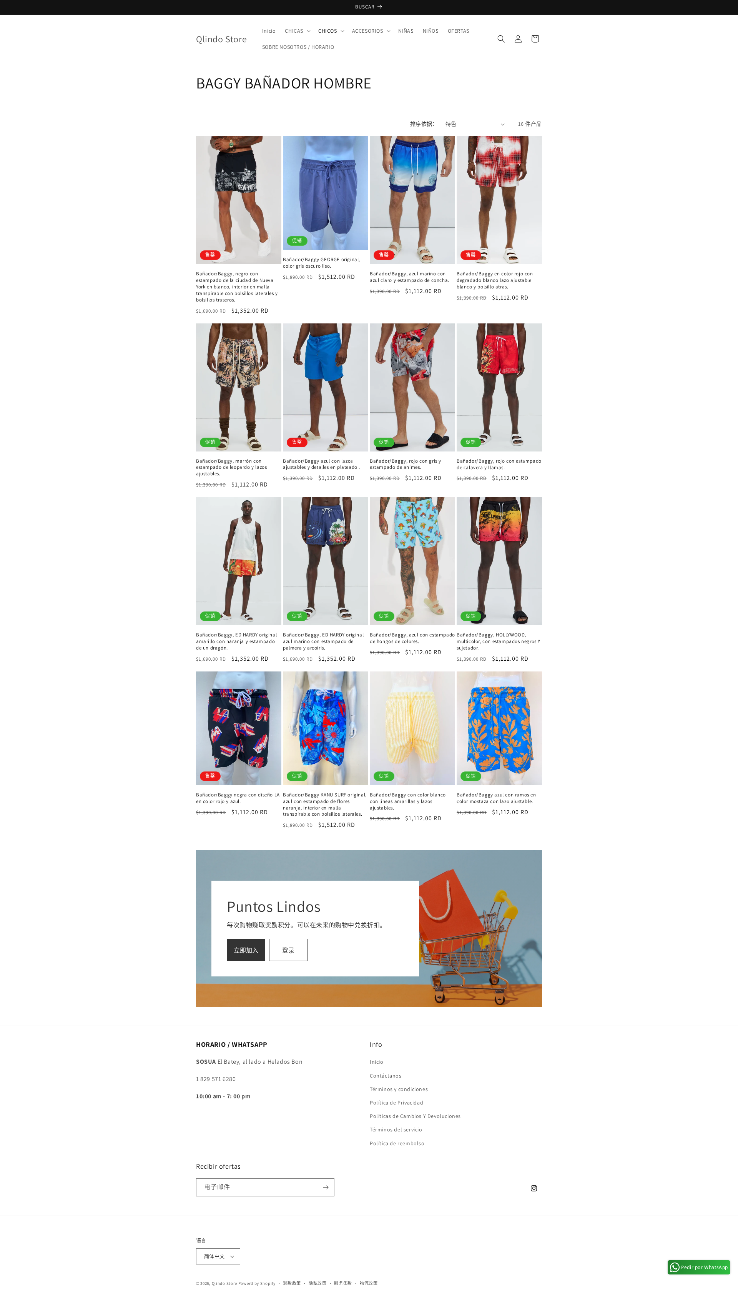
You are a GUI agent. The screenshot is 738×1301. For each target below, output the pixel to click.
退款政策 (292, 1283)
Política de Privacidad (396, 1102)
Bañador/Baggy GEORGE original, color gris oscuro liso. (321, 263)
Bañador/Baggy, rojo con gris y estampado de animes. (405, 464)
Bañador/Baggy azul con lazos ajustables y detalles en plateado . (321, 464)
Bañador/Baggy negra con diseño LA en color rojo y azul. (238, 798)
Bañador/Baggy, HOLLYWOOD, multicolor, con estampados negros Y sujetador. (498, 641)
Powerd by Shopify (257, 1283)
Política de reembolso (397, 1143)
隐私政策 (318, 1283)
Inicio (377, 1061)
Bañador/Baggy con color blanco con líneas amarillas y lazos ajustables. (408, 801)
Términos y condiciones (399, 1089)
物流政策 (369, 1283)
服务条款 (343, 1283)
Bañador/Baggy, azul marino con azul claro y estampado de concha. (409, 277)
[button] (297, 31)
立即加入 (246, 950)
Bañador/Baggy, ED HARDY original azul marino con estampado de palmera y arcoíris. (323, 641)
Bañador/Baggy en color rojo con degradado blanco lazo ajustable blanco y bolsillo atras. (495, 280)
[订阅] (325, 1187)
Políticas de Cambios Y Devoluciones (415, 1116)
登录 (288, 950)
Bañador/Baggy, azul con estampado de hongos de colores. (412, 638)
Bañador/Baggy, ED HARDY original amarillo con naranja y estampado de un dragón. (236, 641)
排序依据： (424, 123)
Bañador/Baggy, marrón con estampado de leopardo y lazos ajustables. (231, 467)
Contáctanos (386, 1075)
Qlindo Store (224, 1283)
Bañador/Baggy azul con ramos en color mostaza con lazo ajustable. (496, 798)
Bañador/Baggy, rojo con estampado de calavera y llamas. (499, 464)
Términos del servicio (396, 1129)
